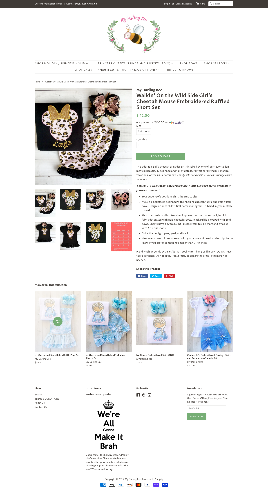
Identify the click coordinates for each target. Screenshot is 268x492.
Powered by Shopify (152, 479)
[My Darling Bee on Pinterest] (143, 395)
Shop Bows (189, 63)
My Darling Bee (133, 479)
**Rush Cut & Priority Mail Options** (128, 70)
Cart (202, 3)
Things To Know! (179, 70)
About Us (40, 403)
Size (138, 126)
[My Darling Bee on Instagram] (149, 395)
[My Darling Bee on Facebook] (138, 395)
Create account (184, 3)
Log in (167, 3)
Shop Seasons (216, 63)
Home (37, 82)
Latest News (93, 388)
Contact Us (41, 407)
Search (38, 394)
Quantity (141, 139)
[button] (184, 122)
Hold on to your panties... (99, 394)
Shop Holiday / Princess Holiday (62, 63)
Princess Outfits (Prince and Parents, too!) (134, 63)
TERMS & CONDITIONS (47, 399)
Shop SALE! (83, 70)
